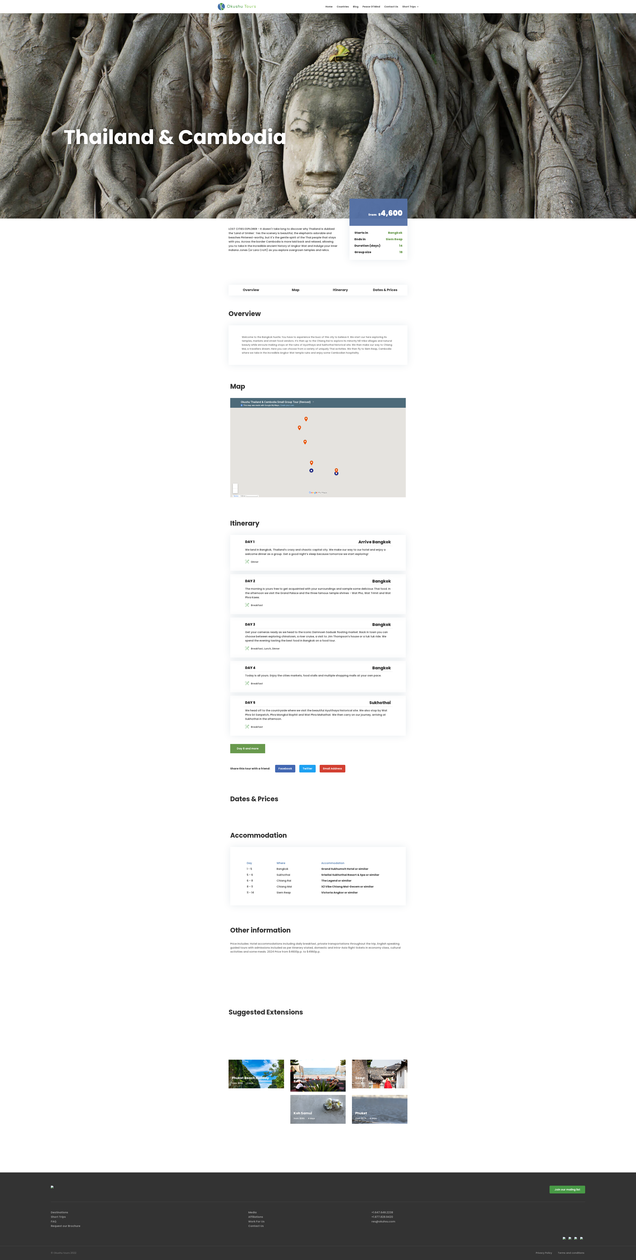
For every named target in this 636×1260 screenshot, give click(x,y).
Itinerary (340, 290)
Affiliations (255, 1217)
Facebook (285, 768)
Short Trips (409, 6)
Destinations (59, 1212)
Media (252, 1212)
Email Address (332, 768)
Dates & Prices (385, 290)
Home (329, 6)
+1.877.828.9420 (382, 1217)
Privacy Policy (544, 1253)
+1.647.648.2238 (382, 1212)
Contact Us (391, 6)
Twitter (307, 768)
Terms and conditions (571, 1253)
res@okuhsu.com (383, 1221)
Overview (251, 290)
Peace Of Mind (371, 6)
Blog (355, 6)
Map (295, 290)
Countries (343, 6)
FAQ (53, 1221)
